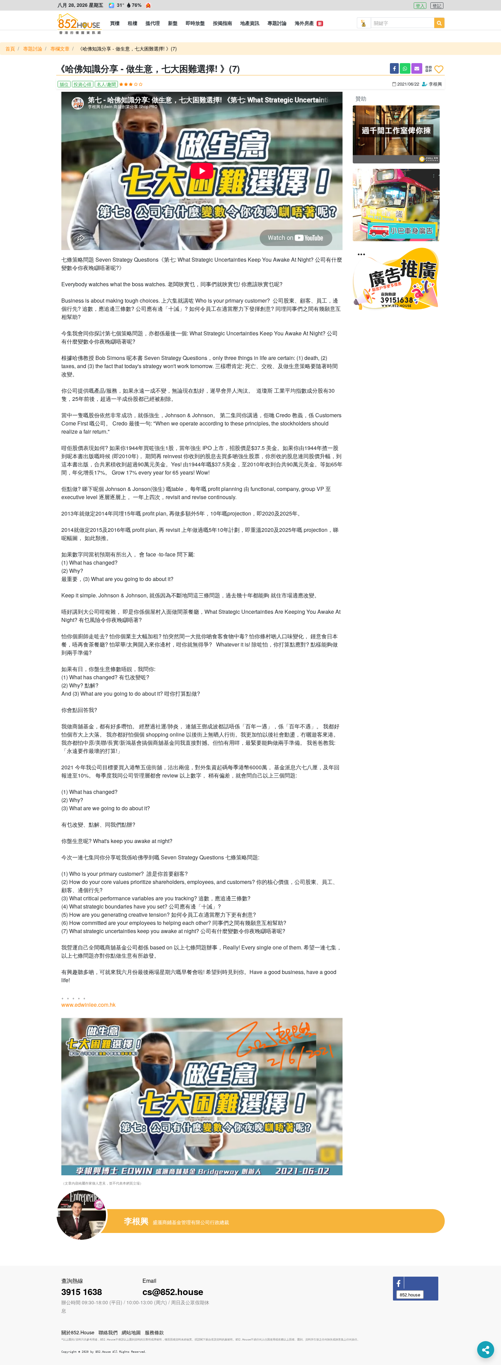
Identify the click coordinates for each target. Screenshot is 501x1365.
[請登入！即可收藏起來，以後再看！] (439, 69)
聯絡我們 (108, 1332)
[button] (115, 23)
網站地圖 (131, 1332)
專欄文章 (60, 48)
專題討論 (32, 48)
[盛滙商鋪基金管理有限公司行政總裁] (87, 1215)
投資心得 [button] (82, 84)
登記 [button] (436, 5)
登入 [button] (420, 5)
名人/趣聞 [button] (106, 84)
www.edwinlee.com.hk (88, 1004)
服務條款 (154, 1332)
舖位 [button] (64, 84)
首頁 (10, 48)
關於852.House (77, 1332)
